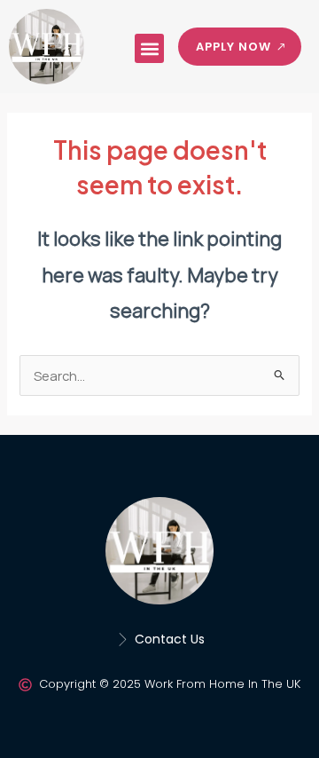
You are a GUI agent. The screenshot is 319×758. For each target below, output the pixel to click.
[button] (149, 48)
